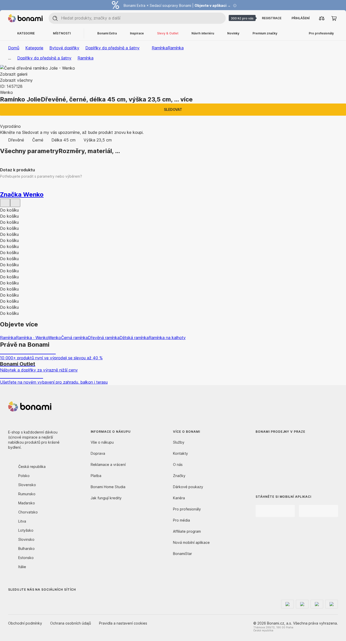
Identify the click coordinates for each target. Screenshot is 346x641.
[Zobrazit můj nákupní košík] (334, 18)
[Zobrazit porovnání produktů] (322, 18)
